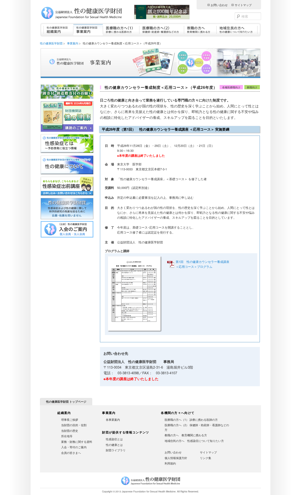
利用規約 (170, 463)
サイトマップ (243, 5)
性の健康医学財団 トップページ (66, 401)
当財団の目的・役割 (74, 425)
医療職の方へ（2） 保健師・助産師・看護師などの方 (197, 427)
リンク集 (205, 458)
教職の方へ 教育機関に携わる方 (186, 435)
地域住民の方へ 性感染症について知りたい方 (194, 441)
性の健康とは (114, 445)
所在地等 (66, 436)
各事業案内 (113, 419)
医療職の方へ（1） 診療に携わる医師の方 (191, 419)
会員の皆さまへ (71, 453)
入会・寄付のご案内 (74, 447)
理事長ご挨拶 (69, 419)
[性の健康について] (67, 174)
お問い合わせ (219, 5)
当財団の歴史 (69, 431)
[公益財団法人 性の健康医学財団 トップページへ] (151, 485)
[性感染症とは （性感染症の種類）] (67, 153)
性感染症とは (114, 439)
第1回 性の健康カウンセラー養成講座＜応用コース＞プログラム (202, 264)
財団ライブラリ (116, 450)
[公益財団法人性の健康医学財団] (88, 13)
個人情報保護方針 (176, 458)
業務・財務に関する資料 (76, 442)
